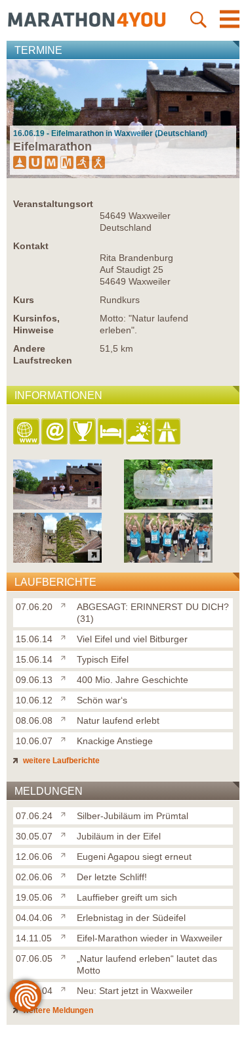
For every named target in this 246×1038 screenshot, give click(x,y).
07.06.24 (34, 816)
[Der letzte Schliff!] (66, 874)
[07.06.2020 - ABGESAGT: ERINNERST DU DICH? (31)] (57, 505)
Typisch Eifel (103, 659)
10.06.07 (34, 741)
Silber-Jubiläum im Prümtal (132, 816)
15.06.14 (34, 639)
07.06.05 (34, 958)
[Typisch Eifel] (66, 656)
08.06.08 (34, 720)
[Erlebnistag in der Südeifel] (66, 915)
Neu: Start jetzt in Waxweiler (135, 990)
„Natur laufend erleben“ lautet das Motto (147, 964)
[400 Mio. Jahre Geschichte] (66, 677)
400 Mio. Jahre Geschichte (132, 679)
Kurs (23, 300)
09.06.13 (34, 679)
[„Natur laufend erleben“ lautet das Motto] (66, 956)
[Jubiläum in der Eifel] (66, 833)
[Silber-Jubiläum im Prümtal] (66, 813)
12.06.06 (34, 856)
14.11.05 (34, 938)
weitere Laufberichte (60, 760)
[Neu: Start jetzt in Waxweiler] (66, 988)
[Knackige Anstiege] (66, 738)
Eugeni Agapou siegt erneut (134, 856)
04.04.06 (34, 917)
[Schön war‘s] (66, 697)
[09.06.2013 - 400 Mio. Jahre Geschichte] (168, 559)
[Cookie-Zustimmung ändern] (25, 996)
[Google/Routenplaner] (168, 432)
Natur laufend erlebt (118, 720)
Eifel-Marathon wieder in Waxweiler (149, 938)
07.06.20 (34, 607)
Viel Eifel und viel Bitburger (132, 639)
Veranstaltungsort (53, 204)
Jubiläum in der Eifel (119, 836)
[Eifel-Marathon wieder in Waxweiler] (66, 935)
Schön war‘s (102, 700)
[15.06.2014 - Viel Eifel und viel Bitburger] (168, 505)
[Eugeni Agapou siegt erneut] (66, 854)
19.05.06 (34, 897)
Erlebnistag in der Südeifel (131, 917)
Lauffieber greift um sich (127, 897)
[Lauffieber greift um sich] (66, 894)
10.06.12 (34, 700)
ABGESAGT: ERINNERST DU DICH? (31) (153, 613)
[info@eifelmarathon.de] (55, 432)
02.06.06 (34, 877)
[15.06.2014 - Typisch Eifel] (57, 559)
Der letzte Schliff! (112, 877)
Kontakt (31, 246)
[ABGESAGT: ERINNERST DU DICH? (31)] (66, 604)
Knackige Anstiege (115, 741)
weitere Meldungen (57, 1010)
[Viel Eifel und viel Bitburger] (66, 636)
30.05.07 (34, 836)
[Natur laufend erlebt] (66, 718)
